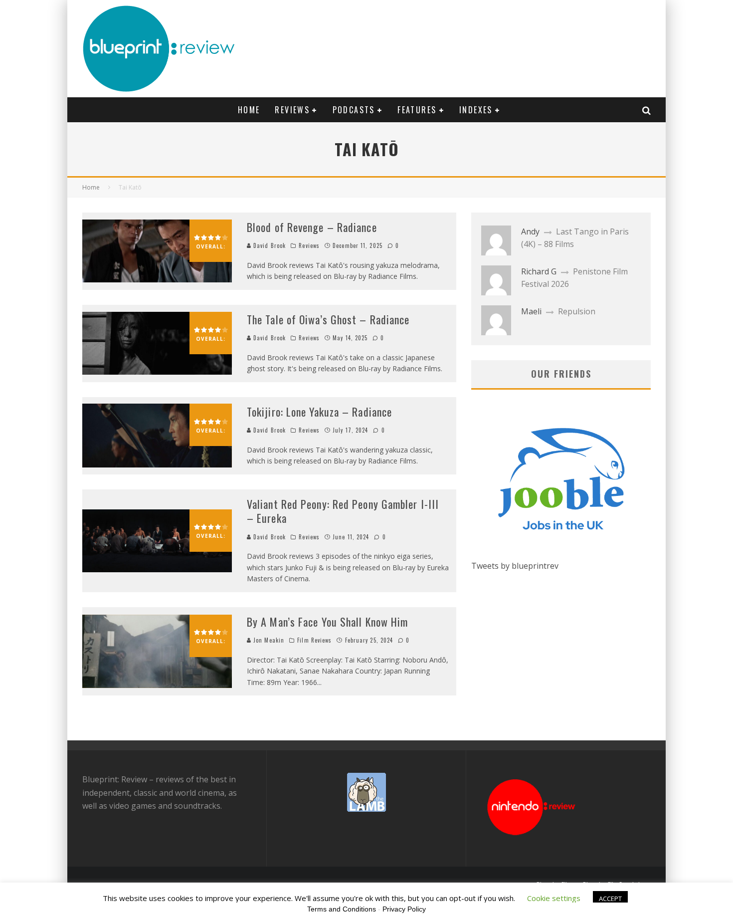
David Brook (268, 245)
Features (416, 110)
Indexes (476, 110)
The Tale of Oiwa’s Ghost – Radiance (328, 319)
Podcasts (354, 110)
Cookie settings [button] (553, 898)
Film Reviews (314, 640)
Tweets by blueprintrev (514, 565)
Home (249, 110)
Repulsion (576, 311)
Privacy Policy (404, 909)
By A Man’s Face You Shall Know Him (327, 622)
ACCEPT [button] (610, 898)
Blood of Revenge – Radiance (312, 227)
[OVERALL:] (157, 279)
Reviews (292, 110)
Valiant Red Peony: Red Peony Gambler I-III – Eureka (343, 511)
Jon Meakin (267, 640)
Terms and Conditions (341, 909)
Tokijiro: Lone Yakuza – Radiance (319, 412)
